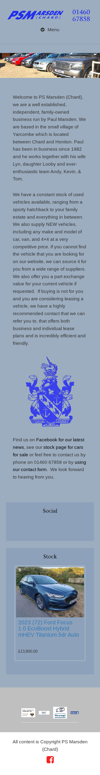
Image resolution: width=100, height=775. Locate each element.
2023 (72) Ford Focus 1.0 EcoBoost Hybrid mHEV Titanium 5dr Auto (48, 628)
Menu (52, 29)
